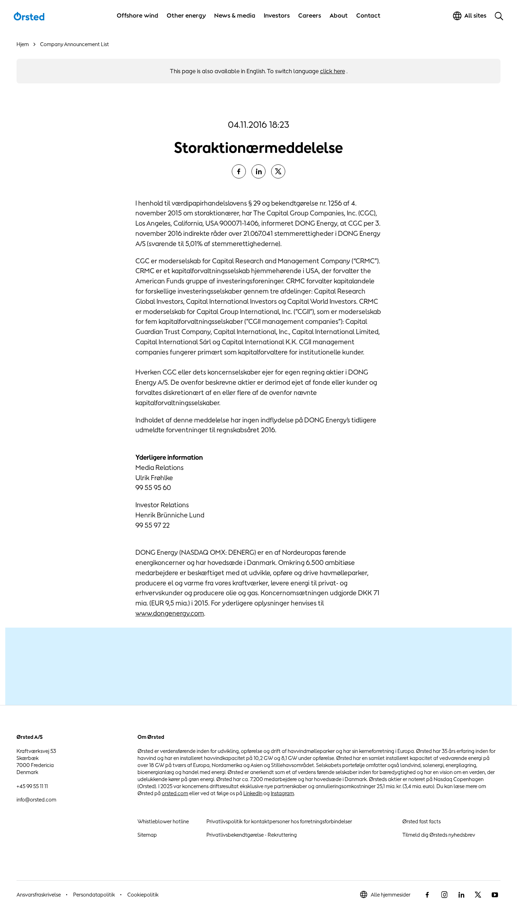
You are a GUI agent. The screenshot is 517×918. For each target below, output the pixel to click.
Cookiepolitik (143, 895)
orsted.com (175, 793)
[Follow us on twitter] (478, 894)
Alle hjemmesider (390, 895)
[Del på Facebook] (239, 171)
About (339, 15)
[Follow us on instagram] (444, 894)
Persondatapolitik (94, 895)
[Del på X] (278, 171)
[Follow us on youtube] (494, 894)
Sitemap (147, 835)
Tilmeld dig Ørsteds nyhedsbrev (438, 835)
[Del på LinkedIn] (258, 171)
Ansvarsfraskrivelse (39, 895)
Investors (277, 15)
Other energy (186, 15)
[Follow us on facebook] (427, 894)
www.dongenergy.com (169, 613)
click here (332, 71)
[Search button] (499, 15)
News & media (234, 15)
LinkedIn (252, 793)
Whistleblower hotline (163, 821)
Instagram (282, 793)
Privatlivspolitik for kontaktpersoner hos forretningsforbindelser (279, 821)
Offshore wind (137, 15)
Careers (309, 15)
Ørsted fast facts (421, 821)
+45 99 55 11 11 (32, 786)
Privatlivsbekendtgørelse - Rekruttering (251, 835)
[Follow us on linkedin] (461, 894)
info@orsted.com (36, 800)
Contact (368, 15)
